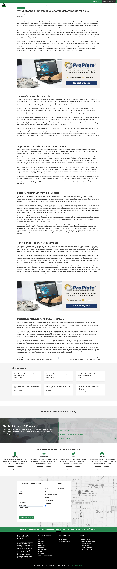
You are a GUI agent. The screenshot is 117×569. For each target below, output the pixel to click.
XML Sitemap (89, 549)
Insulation (68, 5)
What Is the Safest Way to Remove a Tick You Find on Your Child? (90, 374)
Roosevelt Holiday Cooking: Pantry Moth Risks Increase (26, 387)
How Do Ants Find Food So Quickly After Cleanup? (58, 387)
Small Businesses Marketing (78, 565)
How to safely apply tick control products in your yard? (85, 358)
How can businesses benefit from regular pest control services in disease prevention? (90, 388)
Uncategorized (21, 8)
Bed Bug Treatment (48, 5)
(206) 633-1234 (91, 529)
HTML (83, 549)
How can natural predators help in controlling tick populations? (34, 358)
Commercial (75, 5)
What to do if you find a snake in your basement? (57, 374)
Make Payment (85, 5)
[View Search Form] (114, 5)
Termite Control (59, 5)
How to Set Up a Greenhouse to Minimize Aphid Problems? (26, 374)
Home (29, 5)
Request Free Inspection (26, 517)
